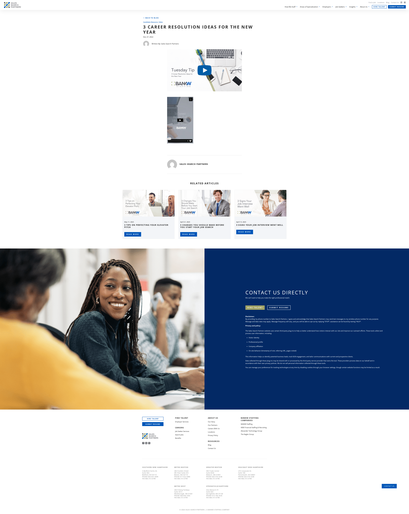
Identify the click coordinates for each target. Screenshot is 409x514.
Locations (380, 2)
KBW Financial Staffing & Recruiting (254, 427)
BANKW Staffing (246, 424)
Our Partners (212, 425)
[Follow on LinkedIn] (146, 443)
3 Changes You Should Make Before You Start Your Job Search (202, 226)
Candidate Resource (150, 22)
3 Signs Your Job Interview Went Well (259, 225)
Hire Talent (379, 7)
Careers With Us (214, 428)
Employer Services (182, 422)
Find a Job (372, 2)
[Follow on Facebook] (143, 443)
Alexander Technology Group (251, 431)
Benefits (178, 438)
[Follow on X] (149, 443)
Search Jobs (179, 435)
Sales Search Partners (170, 44)
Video (161, 22)
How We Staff (290, 7)
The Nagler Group (247, 434)
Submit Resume (397, 7)
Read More (132, 234)
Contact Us (395, 2)
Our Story (211, 422)
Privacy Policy (213, 435)
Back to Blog (152, 18)
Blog (387, 2)
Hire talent (255, 307)
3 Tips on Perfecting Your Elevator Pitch (146, 226)
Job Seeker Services (182, 431)
